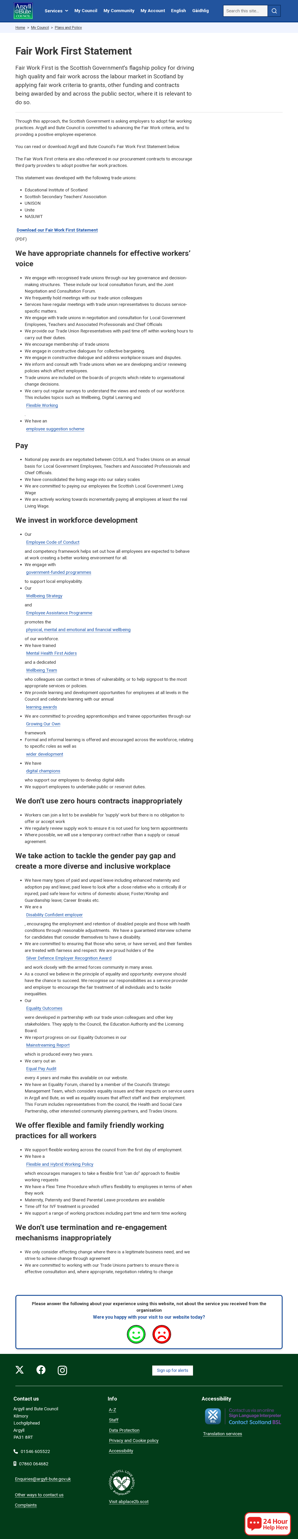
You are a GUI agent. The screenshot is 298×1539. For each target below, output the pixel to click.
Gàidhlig (200, 10)
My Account (153, 10)
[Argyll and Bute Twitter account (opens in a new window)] (20, 1370)
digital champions (43, 771)
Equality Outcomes (44, 1008)
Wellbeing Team (41, 670)
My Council (85, 10)
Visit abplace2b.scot (129, 1501)
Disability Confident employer (54, 914)
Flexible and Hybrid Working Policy (59, 1164)
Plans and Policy (68, 27)
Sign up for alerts (172, 1370)
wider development (44, 754)
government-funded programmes (58, 572)
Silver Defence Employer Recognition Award (69, 958)
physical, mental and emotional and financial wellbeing (78, 629)
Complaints (26, 1505)
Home (20, 27)
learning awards (41, 707)
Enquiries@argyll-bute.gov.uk (43, 1479)
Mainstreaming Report (48, 1045)
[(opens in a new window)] (243, 1416)
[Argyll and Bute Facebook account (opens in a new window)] (41, 1370)
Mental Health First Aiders (51, 653)
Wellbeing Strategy (44, 595)
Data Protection (124, 1430)
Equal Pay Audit (41, 1068)
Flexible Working (42, 405)
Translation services (222, 1433)
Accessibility (121, 1450)
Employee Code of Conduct (52, 542)
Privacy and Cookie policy (134, 1440)
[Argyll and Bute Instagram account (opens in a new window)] (62, 1370)
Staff (114, 1420)
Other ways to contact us (39, 1494)
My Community (119, 10)
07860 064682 (33, 1463)
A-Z (112, 1409)
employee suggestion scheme (55, 429)
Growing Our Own (43, 723)
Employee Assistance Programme (59, 613)
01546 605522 (35, 1451)
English (178, 10)
